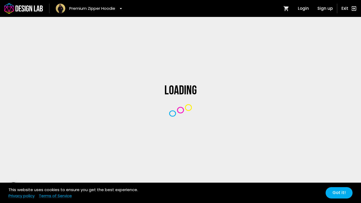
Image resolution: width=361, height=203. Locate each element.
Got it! (339, 192)
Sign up (325, 8)
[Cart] (286, 8)
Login (303, 8)
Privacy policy (21, 196)
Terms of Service (55, 196)
